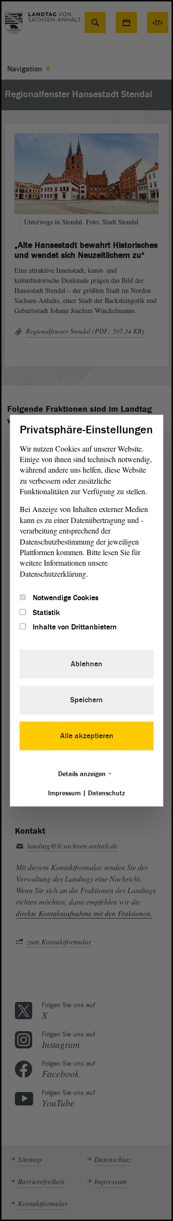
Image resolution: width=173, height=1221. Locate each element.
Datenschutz (106, 793)
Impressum (64, 793)
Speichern (86, 700)
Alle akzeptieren (86, 736)
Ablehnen (86, 664)
